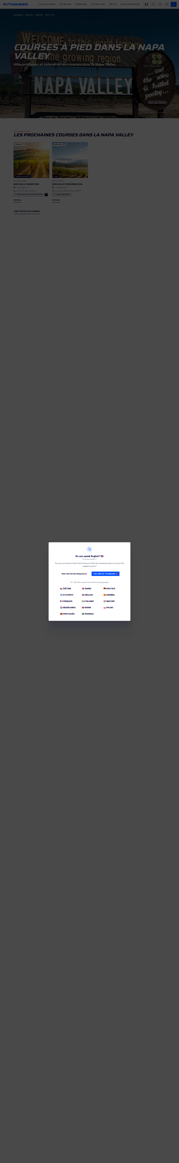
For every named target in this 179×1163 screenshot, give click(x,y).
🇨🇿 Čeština (65, 588)
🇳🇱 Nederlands (67, 607)
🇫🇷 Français (66, 601)
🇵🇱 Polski (108, 607)
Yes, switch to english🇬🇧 (106, 573)
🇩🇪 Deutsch (109, 588)
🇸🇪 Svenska (88, 613)
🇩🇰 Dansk (86, 588)
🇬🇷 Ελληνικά (66, 594)
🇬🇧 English (87, 594)
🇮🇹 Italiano (88, 601)
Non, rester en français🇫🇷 (74, 573)
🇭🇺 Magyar (109, 601)
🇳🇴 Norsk (86, 607)
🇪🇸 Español (109, 594)
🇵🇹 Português (67, 613)
